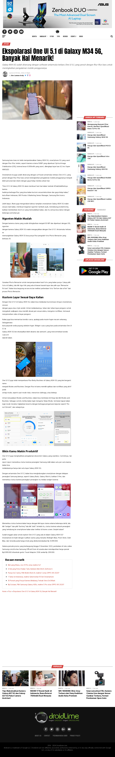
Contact (47, 735)
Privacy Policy (75, 735)
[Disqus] (37, 628)
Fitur (52, 36)
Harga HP (43, 36)
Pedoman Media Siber (60, 735)
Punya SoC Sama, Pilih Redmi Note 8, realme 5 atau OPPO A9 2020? (33, 573)
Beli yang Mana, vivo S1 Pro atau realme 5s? (24, 565)
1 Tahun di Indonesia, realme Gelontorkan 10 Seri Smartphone (31, 576)
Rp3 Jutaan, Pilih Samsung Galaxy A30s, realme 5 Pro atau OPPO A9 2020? (36, 584)
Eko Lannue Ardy (17, 75)
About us (38, 735)
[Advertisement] (37, 140)
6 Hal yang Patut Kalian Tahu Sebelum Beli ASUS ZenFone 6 (30, 569)
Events (73, 36)
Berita (34, 36)
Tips (58, 36)
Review (65, 36)
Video (81, 36)
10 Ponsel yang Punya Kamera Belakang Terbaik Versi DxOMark (31, 580)
